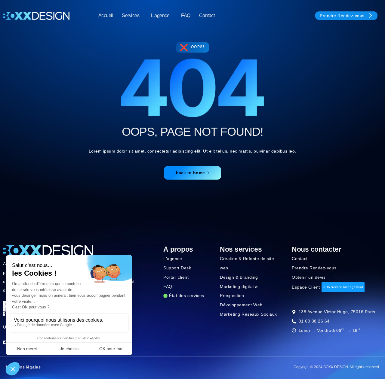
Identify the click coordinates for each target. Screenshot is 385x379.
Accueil (105, 15)
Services (130, 15)
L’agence (160, 15)
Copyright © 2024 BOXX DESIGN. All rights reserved (336, 367)
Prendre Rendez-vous (342, 15)
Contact (207, 15)
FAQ (185, 15)
